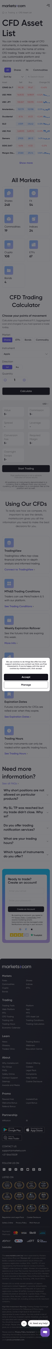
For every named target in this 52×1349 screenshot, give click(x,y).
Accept (26, 677)
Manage (26, 684)
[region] (26, 674)
